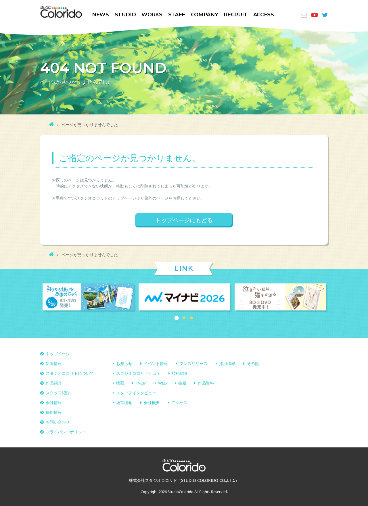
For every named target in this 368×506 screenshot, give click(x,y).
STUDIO (125, 14)
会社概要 (152, 402)
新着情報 (54, 363)
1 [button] (177, 318)
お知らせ (124, 363)
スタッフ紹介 (58, 392)
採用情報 (227, 363)
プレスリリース (193, 363)
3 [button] (191, 317)
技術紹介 (180, 373)
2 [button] (184, 317)
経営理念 (124, 402)
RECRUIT (235, 14)
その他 (253, 363)
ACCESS (263, 14)
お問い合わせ (58, 422)
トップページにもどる (184, 220)
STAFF (176, 14)
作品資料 (206, 383)
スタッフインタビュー (136, 392)
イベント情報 (156, 363)
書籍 (182, 383)
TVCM (141, 383)
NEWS (100, 14)
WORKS (151, 14)
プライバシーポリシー (66, 431)
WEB (162, 383)
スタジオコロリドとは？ (138, 373)
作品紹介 (54, 383)
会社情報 (54, 402)
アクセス (179, 402)
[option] (88, 297)
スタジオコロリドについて (70, 373)
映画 (120, 383)
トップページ (58, 353)
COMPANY (204, 14)
